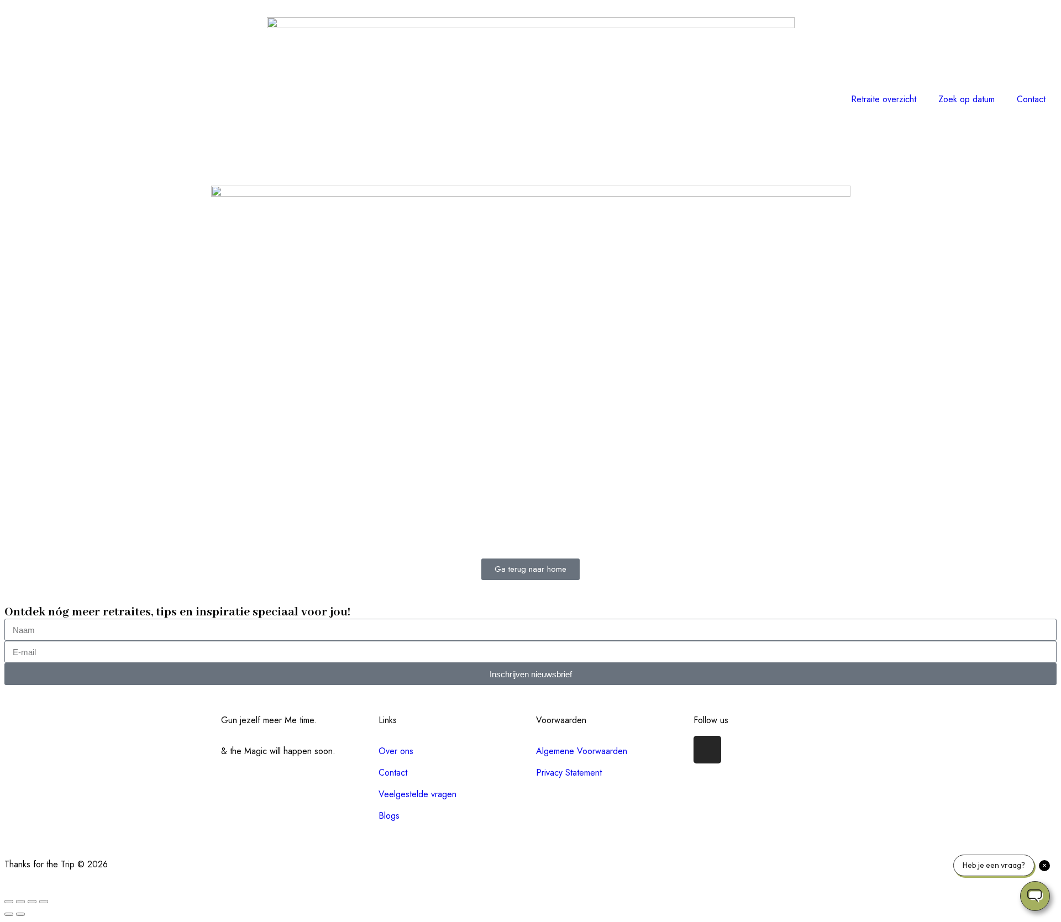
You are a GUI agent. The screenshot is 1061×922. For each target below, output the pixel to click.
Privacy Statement (569, 772)
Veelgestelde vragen (417, 794)
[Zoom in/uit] (8, 901)
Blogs (389, 815)
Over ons (396, 751)
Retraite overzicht (883, 99)
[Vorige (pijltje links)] (8, 914)
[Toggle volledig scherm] (20, 901)
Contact (1031, 99)
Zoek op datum (966, 99)
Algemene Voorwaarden (581, 751)
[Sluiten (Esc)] (43, 901)
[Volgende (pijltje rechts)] (20, 914)
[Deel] (32, 901)
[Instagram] (707, 749)
